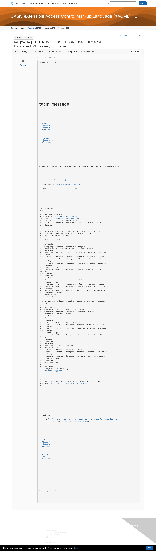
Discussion (34, 28)
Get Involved (84, 530)
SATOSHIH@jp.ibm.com (68, 216)
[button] (53, 3)
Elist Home (47, 142)
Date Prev (44, 123)
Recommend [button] (135, 51)
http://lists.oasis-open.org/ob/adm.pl (68, 383)
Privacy (115, 532)
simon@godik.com (67, 180)
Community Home (17, 28)
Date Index (44, 138)
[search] (110, 3)
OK (150, 548)
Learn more (79, 548)
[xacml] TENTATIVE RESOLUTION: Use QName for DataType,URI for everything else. (83, 419)
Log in (142, 3)
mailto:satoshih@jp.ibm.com (53, 371)
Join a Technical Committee (89, 537)
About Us (115, 530)
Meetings (49, 28)
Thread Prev (47, 125)
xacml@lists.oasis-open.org (68, 184)
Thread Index (47, 140)
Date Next (46, 130)
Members (63, 28)
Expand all (124, 36)
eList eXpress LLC (56, 491)
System (23, 65)
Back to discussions (24, 37)
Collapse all (136, 36)
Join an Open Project (87, 534)
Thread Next (47, 128)
